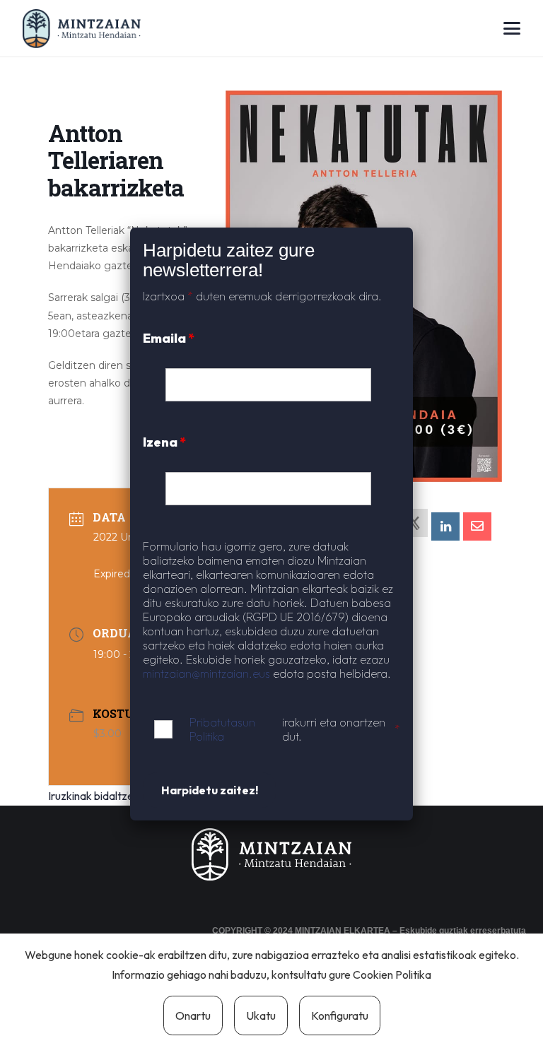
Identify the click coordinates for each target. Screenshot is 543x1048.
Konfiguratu (339, 1015)
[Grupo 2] (82, 28)
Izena (164, 442)
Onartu (193, 1015)
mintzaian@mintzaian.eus (206, 673)
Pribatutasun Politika (222, 729)
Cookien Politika (392, 974)
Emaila (168, 338)
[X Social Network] (413, 523)
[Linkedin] (445, 526)
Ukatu (261, 1015)
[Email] (477, 526)
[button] (512, 28)
